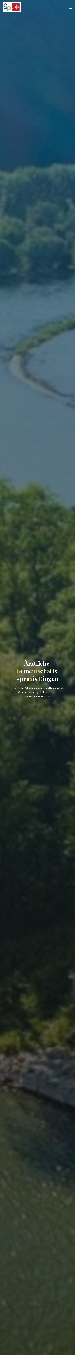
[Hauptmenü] (69, 7)
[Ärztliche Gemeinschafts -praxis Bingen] (12, 6)
